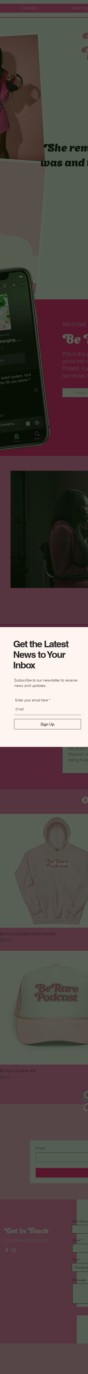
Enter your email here (31, 700)
